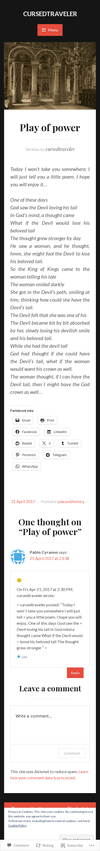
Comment (72, 753)
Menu (53, 29)
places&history (71, 501)
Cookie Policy (17, 825)
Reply (75, 673)
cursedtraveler (50, 13)
